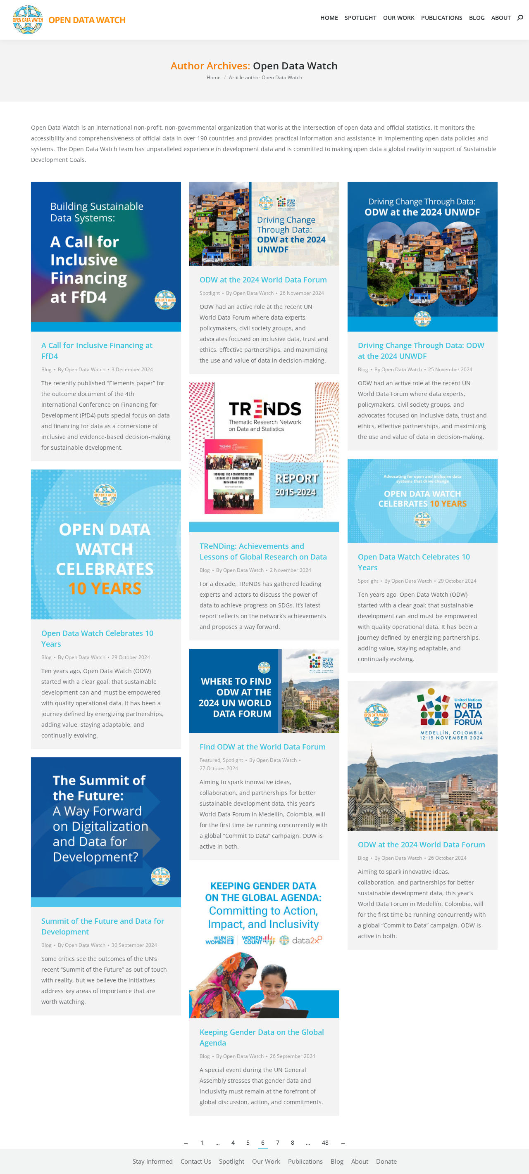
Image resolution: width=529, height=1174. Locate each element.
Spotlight (210, 292)
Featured (210, 760)
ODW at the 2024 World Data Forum (263, 280)
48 (325, 1142)
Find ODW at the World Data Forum (263, 747)
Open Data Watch (295, 65)
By (81, 369)
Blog (46, 369)
